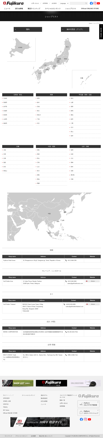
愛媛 (38, 183)
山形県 (5, 119)
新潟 (72, 98)
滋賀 (4, 162)
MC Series (6, 410)
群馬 (38, 98)
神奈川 (39, 115)
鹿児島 (72, 175)
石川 (72, 127)
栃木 (38, 102)
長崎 (72, 162)
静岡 (72, 110)
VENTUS (5, 404)
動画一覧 (62, 400)
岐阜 (72, 119)
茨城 (38, 106)
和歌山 (5, 171)
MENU (101, 31)
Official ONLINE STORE (10, 413)
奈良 (4, 166)
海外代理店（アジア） (75, 29)
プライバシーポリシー (21, 436)
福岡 (72, 150)
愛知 (72, 115)
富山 (72, 131)
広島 (38, 162)
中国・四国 (51, 146)
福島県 (5, 123)
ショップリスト (70, 8)
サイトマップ (8, 436)
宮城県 (5, 110)
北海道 (5, 98)
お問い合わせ (35, 3)
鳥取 (38, 150)
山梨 (72, 102)
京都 (4, 158)
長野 (72, 106)
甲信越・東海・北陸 (85, 94)
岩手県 (5, 106)
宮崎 (72, 171)
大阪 (4, 150)
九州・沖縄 (85, 146)
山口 (38, 166)
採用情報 (45, 3)
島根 (38, 154)
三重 (72, 123)
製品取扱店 (44, 398)
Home (90, 23)
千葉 (38, 119)
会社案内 (54, 3)
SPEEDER (6, 398)
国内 (28, 29)
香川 (38, 171)
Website (93, 281)
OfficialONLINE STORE (90, 8)
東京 (38, 110)
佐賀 (72, 154)
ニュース (7, 8)
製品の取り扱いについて (45, 436)
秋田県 (5, 115)
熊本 (72, 166)
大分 (72, 158)
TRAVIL (5, 407)
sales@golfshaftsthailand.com (74, 306)
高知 (38, 179)
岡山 (38, 158)
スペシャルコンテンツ (53, 8)
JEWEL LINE (7, 401)
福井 (72, 135)
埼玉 (38, 123)
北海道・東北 (18, 94)
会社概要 (33, 436)
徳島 (38, 175)
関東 (51, 94)
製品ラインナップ (34, 8)
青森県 (5, 102)
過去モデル (44, 395)
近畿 (17, 146)
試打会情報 (19, 8)
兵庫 (4, 154)
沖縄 (72, 179)
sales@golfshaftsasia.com (75, 283)
